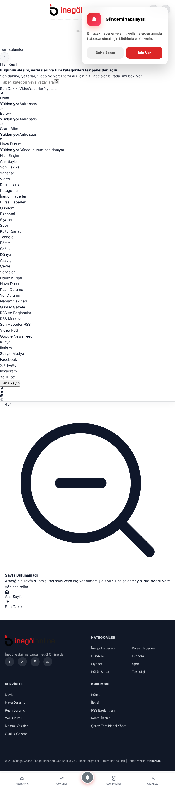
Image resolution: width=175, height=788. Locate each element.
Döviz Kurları (11, 278)
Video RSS (9, 330)
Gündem (7, 208)
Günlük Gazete (12, 307)
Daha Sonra (105, 53)
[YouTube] (87, 399)
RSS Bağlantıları (103, 710)
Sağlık (5, 249)
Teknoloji (7, 237)
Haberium (154, 761)
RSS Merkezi (11, 318)
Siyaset (6, 219)
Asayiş (5, 260)
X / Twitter (9, 365)
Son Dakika (9, 88)
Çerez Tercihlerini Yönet (108, 726)
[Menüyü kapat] (4, 56)
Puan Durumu (11, 289)
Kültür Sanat (10, 231)
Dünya (5, 254)
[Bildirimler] (87, 777)
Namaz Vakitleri (13, 301)
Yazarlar (36, 88)
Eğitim (5, 243)
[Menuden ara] (56, 81)
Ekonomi (7, 213)
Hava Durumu (11, 283)
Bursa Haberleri (13, 202)
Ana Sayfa (9, 161)
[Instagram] (87, 396)
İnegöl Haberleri (13, 196)
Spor (4, 225)
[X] (87, 392)
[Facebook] (87, 388)
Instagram (8, 371)
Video (24, 88)
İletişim (6, 348)
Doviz (9, 694)
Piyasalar (51, 88)
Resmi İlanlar (11, 184)
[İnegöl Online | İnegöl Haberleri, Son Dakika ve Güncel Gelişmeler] (77, 10)
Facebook (8, 359)
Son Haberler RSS (15, 324)
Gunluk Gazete (16, 734)
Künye (5, 342)
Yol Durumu (10, 295)
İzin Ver (144, 53)
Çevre (5, 266)
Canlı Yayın (10, 383)
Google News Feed (16, 336)
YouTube (7, 377)
